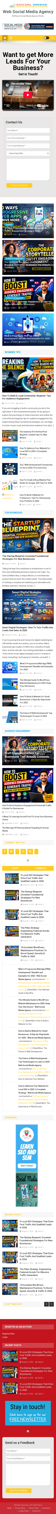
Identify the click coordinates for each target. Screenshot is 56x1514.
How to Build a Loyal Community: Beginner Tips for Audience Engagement (26, 397)
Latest (15, 868)
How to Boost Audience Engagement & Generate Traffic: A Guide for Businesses (28, 303)
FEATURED (20, 332)
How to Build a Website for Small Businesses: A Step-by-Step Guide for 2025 (35, 699)
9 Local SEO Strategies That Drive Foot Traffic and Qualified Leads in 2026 (35, 878)
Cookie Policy (24, 1511)
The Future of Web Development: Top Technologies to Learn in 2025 (36, 714)
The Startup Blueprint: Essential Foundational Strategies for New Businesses (25, 557)
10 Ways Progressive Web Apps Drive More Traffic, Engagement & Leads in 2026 (25, 229)
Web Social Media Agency (28, 11)
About (9, 1508)
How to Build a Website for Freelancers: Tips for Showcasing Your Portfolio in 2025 (35, 498)
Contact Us (36, 1511)
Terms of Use (34, 1508)
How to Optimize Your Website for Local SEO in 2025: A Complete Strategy (35, 451)
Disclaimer (46, 1508)
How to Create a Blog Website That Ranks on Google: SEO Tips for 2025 (36, 481)
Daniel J (24, 234)
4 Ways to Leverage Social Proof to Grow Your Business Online (27, 818)
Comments (40, 868)
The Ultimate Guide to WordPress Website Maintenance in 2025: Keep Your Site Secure (35, 683)
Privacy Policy (20, 1508)
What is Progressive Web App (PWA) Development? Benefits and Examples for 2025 (27, 337)
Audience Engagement (14, 259)
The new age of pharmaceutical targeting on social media (25, 829)
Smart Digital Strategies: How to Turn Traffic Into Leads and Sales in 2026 (27, 629)
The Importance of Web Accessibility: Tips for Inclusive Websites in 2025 (33, 1099)
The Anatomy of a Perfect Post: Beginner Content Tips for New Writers (33, 435)
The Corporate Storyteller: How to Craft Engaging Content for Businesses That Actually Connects (27, 265)
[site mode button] (46, 37)
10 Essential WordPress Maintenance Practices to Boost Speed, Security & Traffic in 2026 (34, 952)
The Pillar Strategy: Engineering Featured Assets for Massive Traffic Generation (35, 932)
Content (9, 225)
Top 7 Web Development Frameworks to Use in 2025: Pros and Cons (36, 466)
